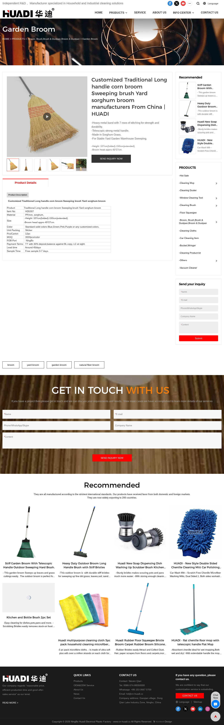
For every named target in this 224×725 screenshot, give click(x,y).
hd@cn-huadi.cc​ (134, 694)
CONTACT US (209, 12)
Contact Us (79, 698)
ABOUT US (159, 12)
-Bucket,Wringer (187, 245)
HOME (99, 12)
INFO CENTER (182, 12)
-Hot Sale (184, 175)
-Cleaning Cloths (187, 230)
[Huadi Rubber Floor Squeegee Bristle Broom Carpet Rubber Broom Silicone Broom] (140, 609)
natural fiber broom (89, 365)
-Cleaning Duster (188, 190)
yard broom (33, 365)
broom (11, 365)
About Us (78, 689)
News (76, 694)
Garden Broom (90, 39)
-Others (183, 260)
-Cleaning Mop (186, 183)
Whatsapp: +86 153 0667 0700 (135, 689)
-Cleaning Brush (187, 205)
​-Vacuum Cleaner (188, 267)
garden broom (59, 365)
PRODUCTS (116, 12)
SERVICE (140, 12)
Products (78, 681)
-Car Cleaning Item (189, 238)
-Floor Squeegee (188, 212)
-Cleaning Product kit (190, 253)
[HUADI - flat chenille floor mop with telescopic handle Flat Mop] (195, 609)
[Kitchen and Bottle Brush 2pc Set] (28, 597)
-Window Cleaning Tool (191, 197)
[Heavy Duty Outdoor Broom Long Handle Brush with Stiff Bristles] (84, 532)
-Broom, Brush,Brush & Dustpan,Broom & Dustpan (53, 39)
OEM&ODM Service (84, 685)
